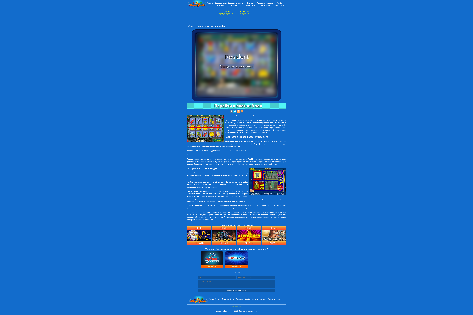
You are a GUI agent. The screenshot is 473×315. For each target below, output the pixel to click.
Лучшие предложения (265, 4)
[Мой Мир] (241, 111)
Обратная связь (236, 306)
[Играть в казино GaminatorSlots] (236, 260)
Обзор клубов (221, 4)
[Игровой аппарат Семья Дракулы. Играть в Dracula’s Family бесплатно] (224, 235)
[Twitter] (234, 111)
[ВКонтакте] (231, 111)
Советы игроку (279, 4)
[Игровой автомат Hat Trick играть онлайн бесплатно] (199, 235)
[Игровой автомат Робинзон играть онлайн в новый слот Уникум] (274, 235)
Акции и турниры (250, 4)
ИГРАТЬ (199, 243)
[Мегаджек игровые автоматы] (197, 4)
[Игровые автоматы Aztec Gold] (249, 235)
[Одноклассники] (238, 111)
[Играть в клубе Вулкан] (212, 260)
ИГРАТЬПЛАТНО (244, 12)
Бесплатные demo (235, 4)
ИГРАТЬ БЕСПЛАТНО (226, 12)
